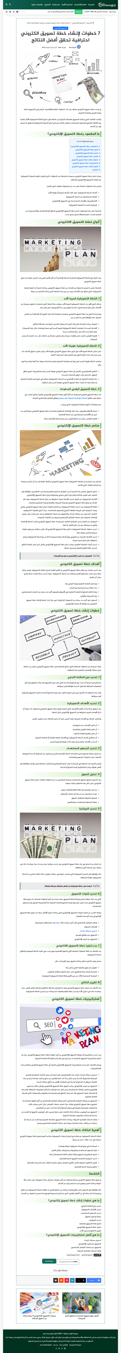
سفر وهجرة (56, 4)
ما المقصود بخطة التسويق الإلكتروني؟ (85, 146)
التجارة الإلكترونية (80, 4)
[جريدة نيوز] (106, 4)
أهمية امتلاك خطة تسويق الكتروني (86, 166)
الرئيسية (91, 4)
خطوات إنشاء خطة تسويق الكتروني (86, 160)
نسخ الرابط (49, 1261)
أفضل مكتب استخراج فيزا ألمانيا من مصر (60, 11)
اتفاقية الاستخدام (46, 1345)
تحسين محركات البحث (88, 931)
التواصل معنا (64, 1345)
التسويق (48, 4)
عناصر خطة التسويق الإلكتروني (87, 153)
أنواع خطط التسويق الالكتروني (87, 149)
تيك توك (55, 922)
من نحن (55, 1345)
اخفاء (79, 141)
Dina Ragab (72, 47)
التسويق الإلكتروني (78, 23)
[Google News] (60, 1270)
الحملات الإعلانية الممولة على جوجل (73, 398)
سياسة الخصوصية (75, 1345)
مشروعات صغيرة (37, 4)
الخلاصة (96, 170)
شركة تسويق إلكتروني (73, 1255)
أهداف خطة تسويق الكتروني (88, 156)
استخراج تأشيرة (67, 4)
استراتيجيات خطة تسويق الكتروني (86, 163)
